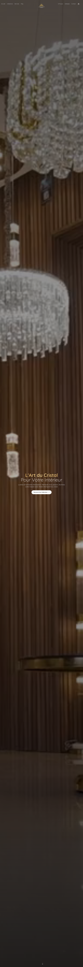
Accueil (3, 4)
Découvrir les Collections (40, 492)
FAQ (22, 4)
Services (17, 4)
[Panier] (78, 4)
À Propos (60, 4)
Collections (10, 4)
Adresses (67, 4)
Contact (73, 4)
